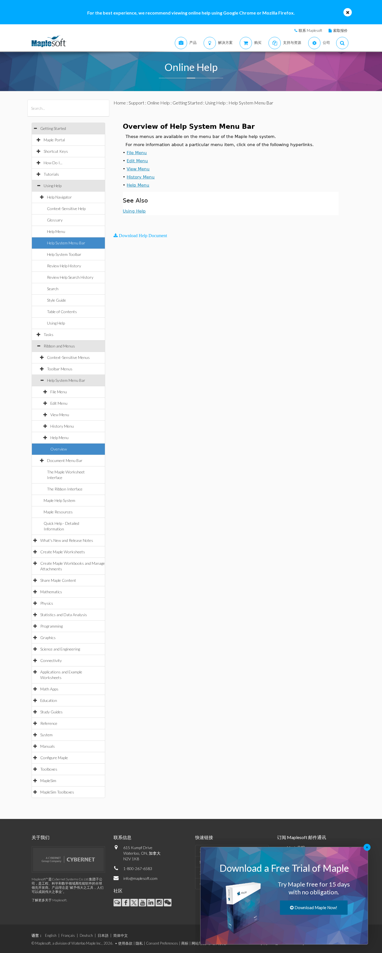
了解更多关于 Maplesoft (49, 900)
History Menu (62, 426)
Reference (48, 723)
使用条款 (125, 943)
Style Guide (56, 300)
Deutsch (86, 935)
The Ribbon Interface (64, 489)
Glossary (55, 220)
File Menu (58, 391)
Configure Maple (54, 757)
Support (136, 102)
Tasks (48, 334)
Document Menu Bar (64, 460)
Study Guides (51, 711)
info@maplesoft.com (140, 878)
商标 (184, 943)
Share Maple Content (58, 580)
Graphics (48, 637)
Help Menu (56, 231)
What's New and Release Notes (66, 540)
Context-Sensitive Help (66, 208)
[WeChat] (167, 902)
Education (48, 700)
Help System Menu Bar (66, 242)
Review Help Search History (70, 277)
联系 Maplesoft (310, 30)
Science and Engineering (60, 649)
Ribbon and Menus (59, 346)
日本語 (103, 935)
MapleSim (48, 780)
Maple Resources (58, 511)
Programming (51, 626)
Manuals (47, 746)
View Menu (59, 414)
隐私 (139, 943)
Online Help (158, 102)
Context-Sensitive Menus (68, 357)
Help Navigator (59, 197)
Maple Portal (54, 139)
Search (52, 288)
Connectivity (51, 660)
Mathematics (51, 591)
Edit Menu (58, 403)
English (50, 935)
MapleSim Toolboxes (57, 792)
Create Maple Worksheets (62, 551)
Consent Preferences (162, 943)
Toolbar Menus (59, 368)
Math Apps (49, 689)
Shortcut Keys (56, 151)
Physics (46, 603)
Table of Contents (62, 311)
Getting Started (53, 128)
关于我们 (40, 837)
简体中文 (120, 935)
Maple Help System (59, 500)
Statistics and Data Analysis (63, 614)
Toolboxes (48, 769)
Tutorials (51, 174)
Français (68, 935)
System (46, 734)
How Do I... (53, 162)
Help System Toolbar (64, 254)
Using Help (53, 185)
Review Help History (64, 265)
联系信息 (122, 837)
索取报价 (340, 30)
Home (120, 102)
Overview (58, 449)
